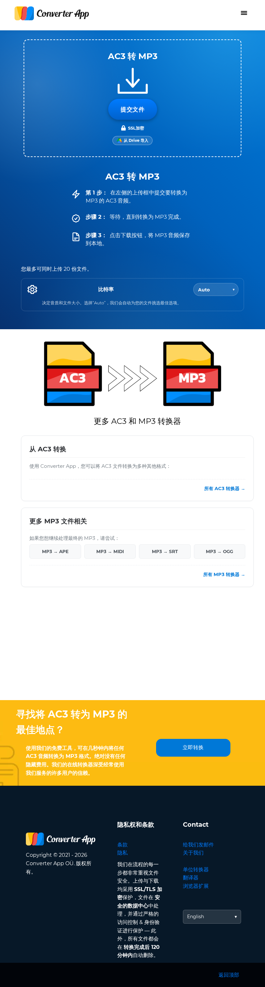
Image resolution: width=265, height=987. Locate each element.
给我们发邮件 (198, 845)
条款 (122, 845)
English (195, 916)
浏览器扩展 (196, 886)
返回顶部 (228, 975)
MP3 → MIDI (110, 551)
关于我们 (193, 853)
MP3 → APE (55, 551)
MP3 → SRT (165, 551)
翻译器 (190, 878)
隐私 (122, 853)
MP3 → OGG (219, 551)
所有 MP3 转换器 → (224, 574)
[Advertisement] (132, 648)
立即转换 (193, 747)
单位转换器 (196, 869)
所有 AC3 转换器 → (224, 488)
